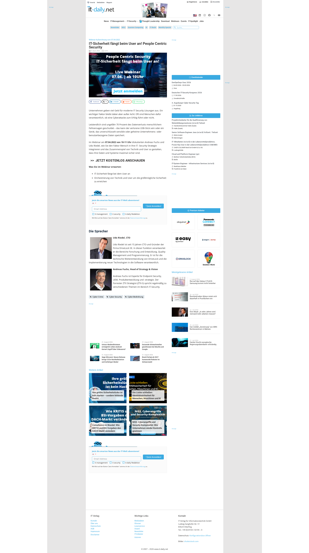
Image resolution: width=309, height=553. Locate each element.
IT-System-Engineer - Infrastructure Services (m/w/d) (193, 163)
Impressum (95, 531)
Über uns (94, 523)
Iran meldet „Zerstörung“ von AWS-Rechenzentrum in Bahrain (203, 328)
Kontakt (94, 521)
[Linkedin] (199, 15)
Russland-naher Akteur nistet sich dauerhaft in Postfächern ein (203, 297)
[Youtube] (219, 15)
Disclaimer (95, 535)
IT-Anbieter (138, 534)
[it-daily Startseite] (105, 9)
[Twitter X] (214, 15)
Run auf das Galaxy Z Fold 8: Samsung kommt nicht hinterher (203, 282)
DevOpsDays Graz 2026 (181, 82)
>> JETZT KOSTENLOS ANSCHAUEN (117, 160)
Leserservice (139, 526)
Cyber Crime (98, 297)
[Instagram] (204, 15)
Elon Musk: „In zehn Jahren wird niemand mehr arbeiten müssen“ (203, 313)
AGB (92, 529)
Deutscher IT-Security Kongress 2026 (187, 93)
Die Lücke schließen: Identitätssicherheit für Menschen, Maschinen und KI (146, 395)
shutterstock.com (191, 541)
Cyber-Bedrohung (135, 297)
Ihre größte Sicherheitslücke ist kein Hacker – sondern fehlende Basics (107, 395)
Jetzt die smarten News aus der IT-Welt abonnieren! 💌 (115, 201)
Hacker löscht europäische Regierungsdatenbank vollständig (203, 343)
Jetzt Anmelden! (154, 206)
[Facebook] (209, 15)
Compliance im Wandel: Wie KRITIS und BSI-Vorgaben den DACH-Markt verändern (106, 428)
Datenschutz (96, 526)
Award (137, 529)
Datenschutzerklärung (137, 218)
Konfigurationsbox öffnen (200, 535)
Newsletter (138, 531)
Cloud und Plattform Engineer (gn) (185, 154)
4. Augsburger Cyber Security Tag (185, 103)
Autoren (137, 537)
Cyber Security (115, 297)
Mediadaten (139, 521)
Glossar (137, 523)
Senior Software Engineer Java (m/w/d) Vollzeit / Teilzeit (195, 132)
